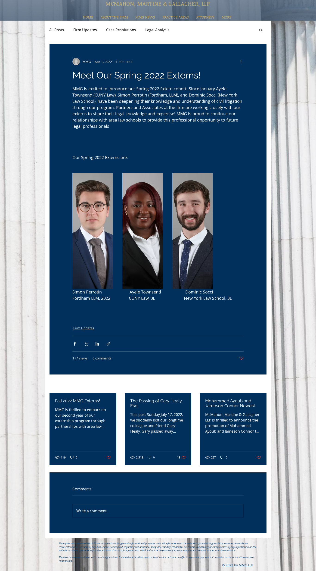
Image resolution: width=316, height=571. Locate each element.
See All (261, 384)
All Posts (56, 29)
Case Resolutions (121, 29)
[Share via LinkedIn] (97, 344)
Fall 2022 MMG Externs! (77, 400)
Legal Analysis (157, 29)
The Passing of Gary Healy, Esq (156, 403)
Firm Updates (85, 29)
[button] (261, 30)
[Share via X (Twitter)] (86, 344)
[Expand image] (92, 231)
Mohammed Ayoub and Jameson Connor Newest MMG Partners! (230, 403)
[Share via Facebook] (74, 344)
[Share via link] (108, 344)
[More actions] (241, 61)
